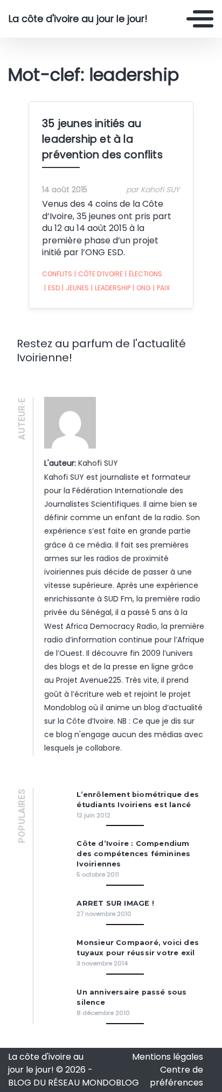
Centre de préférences (176, 1076)
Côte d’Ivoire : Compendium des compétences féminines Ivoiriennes (133, 853)
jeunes (75, 287)
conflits (57, 273)
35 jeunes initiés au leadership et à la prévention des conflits (102, 139)
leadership (110, 287)
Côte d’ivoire (98, 273)
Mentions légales (167, 1057)
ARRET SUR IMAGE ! (115, 903)
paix (161, 287)
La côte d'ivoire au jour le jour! (78, 19)
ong (142, 287)
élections (143, 273)
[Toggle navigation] (199, 19)
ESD (52, 287)
